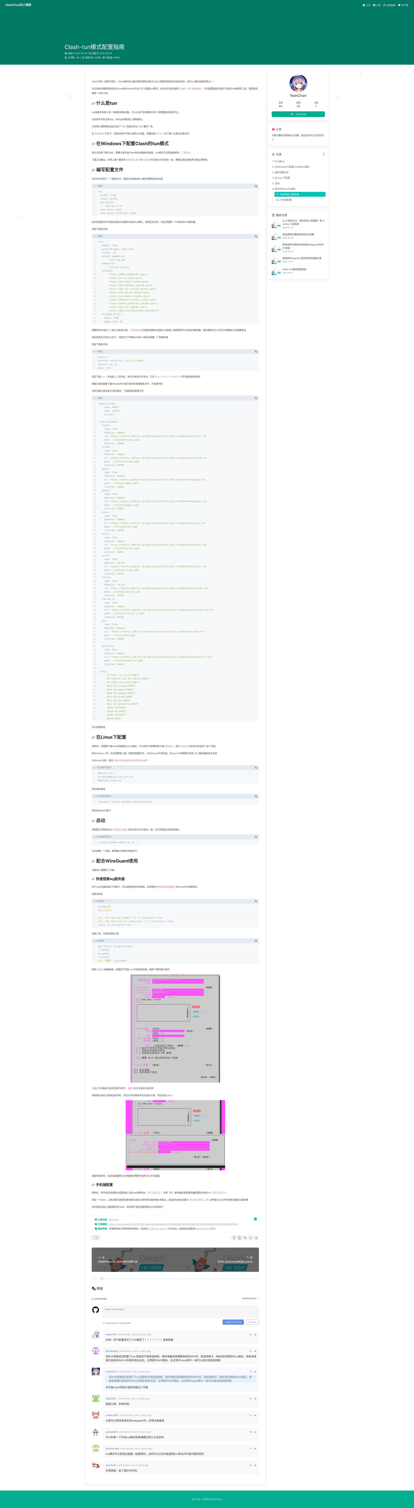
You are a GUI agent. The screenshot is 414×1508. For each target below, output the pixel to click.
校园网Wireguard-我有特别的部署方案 (301, 258)
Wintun (159, 133)
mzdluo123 (111, 1371)
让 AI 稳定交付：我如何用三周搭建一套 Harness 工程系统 (303, 222)
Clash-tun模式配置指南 (294, 269)
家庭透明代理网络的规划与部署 (298, 234)
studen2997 (112, 1415)
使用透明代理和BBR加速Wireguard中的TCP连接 (303, 246)
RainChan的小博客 (205, 1228)
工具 (96, 1237)
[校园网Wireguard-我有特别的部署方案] (276, 260)
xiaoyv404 (111, 1334)
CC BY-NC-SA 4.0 (157, 1228)
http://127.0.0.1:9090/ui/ (168, 376)
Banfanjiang (112, 1351)
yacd (104, 376)
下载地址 (186, 152)
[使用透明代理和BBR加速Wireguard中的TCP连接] (276, 248)
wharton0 (111, 1465)
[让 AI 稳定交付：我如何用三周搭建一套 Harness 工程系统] (276, 224)
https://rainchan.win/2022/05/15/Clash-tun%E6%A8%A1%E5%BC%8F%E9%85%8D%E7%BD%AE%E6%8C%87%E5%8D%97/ (173, 1224)
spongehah (112, 1431)
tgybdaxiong (112, 1448)
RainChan (114, 1219)
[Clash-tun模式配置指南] (276, 271)
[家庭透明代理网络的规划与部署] (276, 236)
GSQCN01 (111, 1398)
